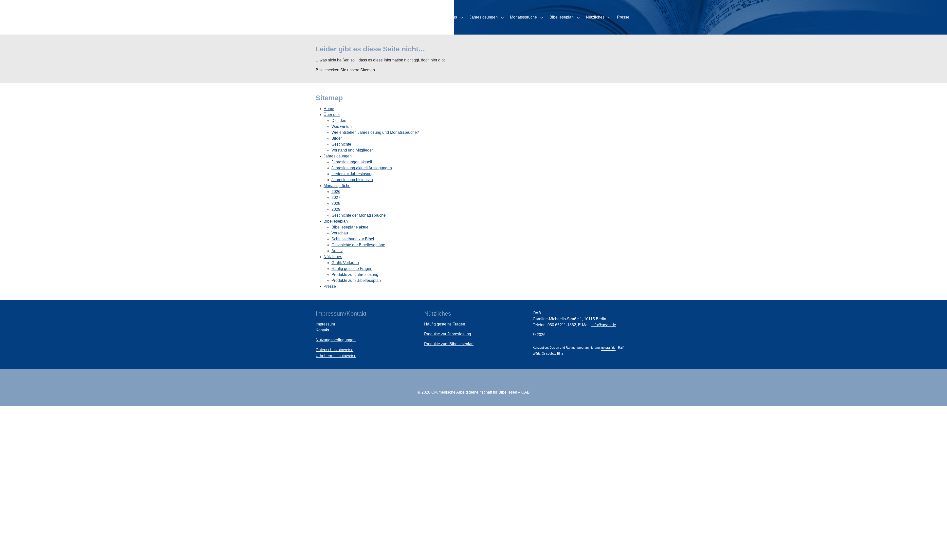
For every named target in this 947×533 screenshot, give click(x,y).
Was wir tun (341, 126)
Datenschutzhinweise (334, 350)
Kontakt (322, 330)
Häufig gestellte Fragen (351, 268)
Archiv (337, 251)
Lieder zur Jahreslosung (352, 174)
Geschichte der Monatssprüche (358, 215)
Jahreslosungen (338, 156)
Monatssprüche (337, 186)
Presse (330, 286)
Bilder (336, 138)
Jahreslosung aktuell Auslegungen (361, 168)
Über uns (332, 115)
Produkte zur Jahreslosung (354, 274)
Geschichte (341, 144)
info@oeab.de (603, 325)
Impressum (325, 324)
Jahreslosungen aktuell (351, 162)
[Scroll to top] (936, 522)
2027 (335, 197)
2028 (335, 203)
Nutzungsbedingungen (336, 340)
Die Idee (338, 120)
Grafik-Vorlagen (345, 263)
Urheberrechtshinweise (336, 356)
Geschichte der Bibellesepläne (358, 245)
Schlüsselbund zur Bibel (352, 239)
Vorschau (339, 233)
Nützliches (333, 257)
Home (329, 109)
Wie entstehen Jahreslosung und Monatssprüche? (375, 132)
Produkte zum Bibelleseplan (356, 280)
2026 (335, 192)
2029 (335, 209)
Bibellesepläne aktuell (350, 227)
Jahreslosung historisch (352, 180)
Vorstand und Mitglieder (352, 150)
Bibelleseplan (336, 221)
